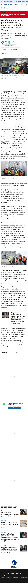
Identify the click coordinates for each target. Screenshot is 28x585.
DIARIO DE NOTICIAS (6, 53)
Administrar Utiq (23, 577)
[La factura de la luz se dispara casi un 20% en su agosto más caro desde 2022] (23, 523)
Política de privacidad (11, 575)
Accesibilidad (15, 577)
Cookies (2, 577)
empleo (17, 352)
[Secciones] (1, 4)
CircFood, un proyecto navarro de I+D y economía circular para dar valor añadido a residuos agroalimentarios (5, 140)
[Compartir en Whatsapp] (9, 42)
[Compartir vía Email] (16, 42)
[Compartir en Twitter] (6, 42)
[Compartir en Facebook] (2, 42)
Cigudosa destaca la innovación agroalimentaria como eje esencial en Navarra (5, 132)
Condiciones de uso (22, 575)
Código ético (8, 577)
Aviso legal (3, 575)
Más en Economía (9, 507)
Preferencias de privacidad (6, 580)
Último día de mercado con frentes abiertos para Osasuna (13, 14)
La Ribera (10, 352)
